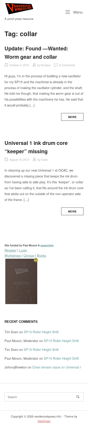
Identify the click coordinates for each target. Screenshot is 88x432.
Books (41, 255)
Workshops (13, 255)
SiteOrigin (44, 421)
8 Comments (67, 65)
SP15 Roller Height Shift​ (41, 331)
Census (28, 255)
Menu (77, 12)
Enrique (46, 65)
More (72, 117)
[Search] (77, 396)
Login (23, 250)
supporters (46, 245)
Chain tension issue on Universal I (56, 367)
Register (10, 250)
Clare (44, 159)
